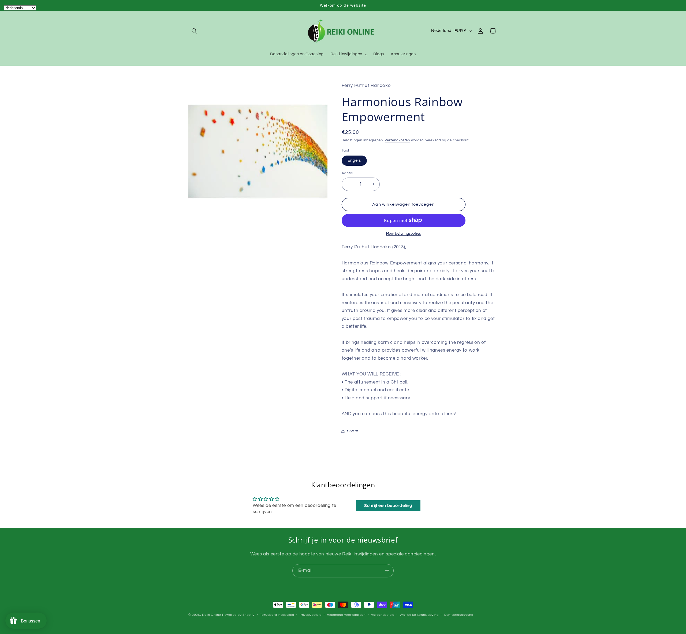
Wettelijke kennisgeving (419, 615)
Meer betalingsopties (403, 233)
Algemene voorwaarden (346, 615)
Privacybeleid (311, 615)
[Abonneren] (387, 570)
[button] (194, 31)
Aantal (347, 173)
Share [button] (352, 431)
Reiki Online (211, 614)
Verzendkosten (397, 140)
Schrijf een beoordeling (388, 505)
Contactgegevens (458, 615)
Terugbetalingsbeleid (277, 615)
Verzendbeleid (382, 615)
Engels (354, 160)
